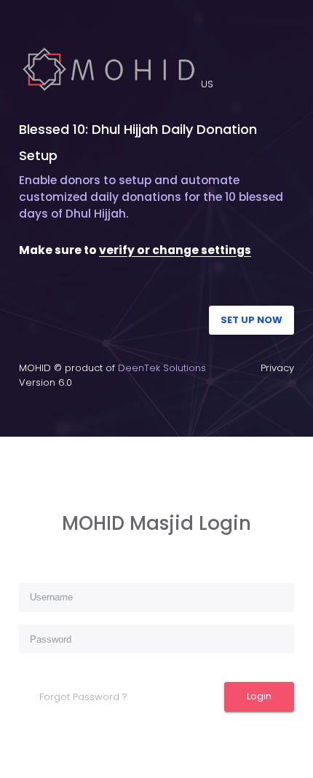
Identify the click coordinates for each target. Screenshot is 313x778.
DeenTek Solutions (162, 368)
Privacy (277, 368)
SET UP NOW (251, 320)
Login (259, 696)
